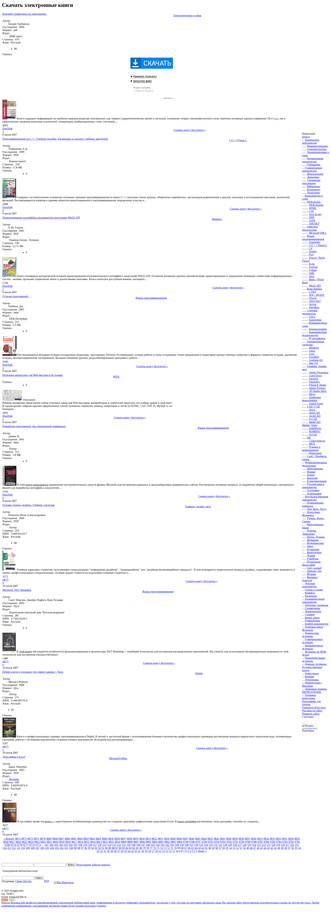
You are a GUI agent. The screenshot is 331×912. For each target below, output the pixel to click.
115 (297, 844)
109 (28, 848)
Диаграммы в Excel (13, 756)
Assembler (314, 242)
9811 (111, 841)
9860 (104, 838)
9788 (254, 841)
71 (171, 848)
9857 (123, 838)
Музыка (311, 574)
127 (240, 844)
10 (177, 851)
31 (104, 851)
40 (278, 848)
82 (134, 848)
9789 (247, 841)
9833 (272, 838)
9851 (160, 838)
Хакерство (315, 319)
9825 (24, 841)
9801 (173, 841)
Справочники (312, 608)
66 (189, 848)
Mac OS (313, 363)
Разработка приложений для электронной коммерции (34, 426)
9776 (32, 844)
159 (85, 844)
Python (313, 270)
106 (42, 848)
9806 (142, 841)
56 (223, 848)
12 (170, 851)
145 (153, 844)
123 (259, 844)
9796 (204, 841)
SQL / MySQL (316, 294)
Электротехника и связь (187, 15)
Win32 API (315, 285)
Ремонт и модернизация (311, 448)
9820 (55, 841)
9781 (297, 841)
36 (292, 848)
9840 (229, 838)
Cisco (312, 316)
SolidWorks (315, 428)
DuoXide (7, 128)
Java (311, 276)
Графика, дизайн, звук (198, 506)
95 (89, 848)
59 (213, 848)
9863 (86, 838)
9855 (135, 838)
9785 (272, 841)
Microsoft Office (118, 758)
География (313, 490)
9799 (185, 841)
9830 (291, 838)
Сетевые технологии (310, 312)
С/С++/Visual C (238, 140)
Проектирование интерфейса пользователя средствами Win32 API (41, 217)
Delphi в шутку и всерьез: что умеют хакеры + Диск (32, 671)
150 (129, 844)
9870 (42, 838)
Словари (310, 614)
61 (206, 848)
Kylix (312, 263)
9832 (278, 838)
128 (235, 844)
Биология (312, 478)
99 (75, 848)
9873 (24, 838)
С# (310, 248)
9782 (291, 841)
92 (99, 848)
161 (75, 844)
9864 (80, 838)
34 (299, 848)
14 (163, 851)
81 (137, 848)
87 (116, 848)
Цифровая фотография (311, 399)
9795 (210, 841)
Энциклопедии (313, 611)
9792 (229, 841)
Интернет (315, 453)
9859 (111, 838)
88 (113, 848)
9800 (179, 841)
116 (292, 844)
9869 (49, 838)
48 (251, 848)
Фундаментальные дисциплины (314, 464)
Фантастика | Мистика (312, 684)
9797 (198, 841)
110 (23, 848)
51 (240, 848)
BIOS (312, 443)
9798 (192, 841)
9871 (36, 838)
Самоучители (317, 440)
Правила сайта (310, 713)
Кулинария (313, 549)
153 (114, 844)
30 (108, 851)
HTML (312, 208)
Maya (312, 394)
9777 (26, 844)
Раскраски (311, 595)
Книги (306, 136)
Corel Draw (315, 375)
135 (201, 844)
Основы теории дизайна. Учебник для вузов (28, 505)
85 (123, 848)
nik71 (5, 579)
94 (92, 848)
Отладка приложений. (15, 296)
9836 (253, 838)
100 (71, 848)
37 (289, 848)
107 (37, 848)
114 (5, 848)
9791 (235, 841)
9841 (222, 838)
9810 (117, 841)
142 (167, 844)
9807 (136, 841)
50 (244, 848)
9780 (7, 844)
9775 (38, 844)
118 (283, 844)
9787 (260, 841)
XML (311, 273)
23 (132, 851)
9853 (148, 838)
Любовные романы (316, 688)
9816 (80, 841)
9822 (43, 841)
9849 (173, 838)
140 (177, 844)
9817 (74, 841)
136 (196, 844)
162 (71, 844)
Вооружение (314, 552)
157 (95, 844)
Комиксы (310, 592)
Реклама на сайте (312, 710)
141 (172, 844)
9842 (216, 838)
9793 (223, 841)
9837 (247, 838)
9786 (266, 841)
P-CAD (313, 419)
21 (139, 851)
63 (199, 848)
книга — (50, 821)
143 (162, 844)
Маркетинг (313, 186)
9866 (67, 838)
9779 (13, 844)
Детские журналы (316, 664)
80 (140, 848)
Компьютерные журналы (312, 647)
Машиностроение (317, 146)
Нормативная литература (312, 160)
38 (285, 848)
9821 (49, 841)
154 (109, 844)
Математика (315, 468)
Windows (217, 219)
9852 (154, 838)
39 (282, 848)
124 (254, 844)
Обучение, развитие (316, 605)
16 (156, 851)
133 (211, 844)
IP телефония (317, 338)
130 (225, 844)
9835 (260, 838)
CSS (311, 211)
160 (80, 844)
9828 (6, 841)
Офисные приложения (310, 228)
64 (196, 848)
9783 (285, 841)
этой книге (25, 651)
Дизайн (311, 555)
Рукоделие (313, 558)
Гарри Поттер (23, 881)
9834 (266, 838)
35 (296, 848)
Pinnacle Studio (317, 384)
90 (106, 848)
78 (147, 848)
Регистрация (83, 864)
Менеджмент (315, 174)
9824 (30, 841)
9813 (99, 841)
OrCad (313, 434)
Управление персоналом (311, 182)
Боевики (309, 676)
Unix (311, 353)
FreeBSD (314, 357)
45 (261, 848)
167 (46, 844)
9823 (37, 841)
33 (98, 851)
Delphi (199, 673)
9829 (297, 838)
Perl (311, 254)
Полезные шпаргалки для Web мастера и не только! (32, 375)
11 (173, 851)
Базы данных (314, 288)
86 (120, 848)
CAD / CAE (313, 406)
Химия (310, 474)
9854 (142, 838)
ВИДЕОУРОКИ (311, 692)
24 (129, 851)
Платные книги (314, 626)
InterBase (314, 307)
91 (103, 848)
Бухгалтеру (313, 189)
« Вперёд (9, 838)
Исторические (315, 543)
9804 (154, 841)
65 (192, 848)
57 (220, 848)
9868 (55, 838)
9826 (18, 841)
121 (269, 844)
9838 (241, 838)
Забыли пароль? (101, 864)
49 (247, 848)
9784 (279, 841)
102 (61, 848)
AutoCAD (314, 412)
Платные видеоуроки (309, 697)
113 (9, 848)
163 (66, 844)
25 (125, 851)
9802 (167, 841)
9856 (129, 838)
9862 (92, 838)
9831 (284, 838)
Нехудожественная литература (315, 498)
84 (127, 848)
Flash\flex (314, 381)
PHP (311, 217)
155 (104, 844)
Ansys (312, 409)
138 (186, 844)
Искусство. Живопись (311, 514)
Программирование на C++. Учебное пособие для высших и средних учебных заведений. (55, 138)
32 (101, 851)
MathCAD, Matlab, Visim (311, 424)
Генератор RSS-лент (314, 707)
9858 (117, 838)
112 (14, 848)
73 (165, 848)
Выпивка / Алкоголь (310, 579)
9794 (216, 841)
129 (230, 844)
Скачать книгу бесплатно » (189, 130)
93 (96, 848)
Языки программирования (151, 297)
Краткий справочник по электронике (24, 13)
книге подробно (186, 821)
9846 (191, 838)
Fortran (313, 267)
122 (264, 844)
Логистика (313, 192)
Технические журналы (310, 635)
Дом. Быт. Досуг (316, 509)
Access (312, 304)
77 (151, 848)
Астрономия (314, 493)
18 (149, 851)
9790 (241, 841)
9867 (61, 838)
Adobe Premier (317, 388)
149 (133, 844)
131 (220, 844)
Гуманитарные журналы (312, 641)
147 (143, 844)
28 (115, 851)
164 (61, 844)
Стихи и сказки (314, 589)
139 (182, 844)
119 (278, 844)
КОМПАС (315, 431)
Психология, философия (311, 563)
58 (216, 848)
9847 (185, 838)
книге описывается (37, 484)
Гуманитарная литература (312, 169)
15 (160, 851)
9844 (204, 838)
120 (273, 844)
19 (146, 851)
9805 (148, 841)
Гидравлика (313, 164)
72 (168, 848)
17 (153, 851)
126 (244, 844)
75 (158, 848)
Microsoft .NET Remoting (16, 590)
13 (167, 851)
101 (66, 848)
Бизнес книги (312, 617)
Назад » (202, 851)
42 (271, 848)
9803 (161, 841)
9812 (105, 841)
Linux (312, 350)
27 (118, 851)
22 (135, 851)
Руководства (312, 620)
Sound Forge (316, 403)
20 (142, 851)
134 (206, 844)
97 (82, 848)
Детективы (312, 679)
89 (109, 848)
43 (268, 848)
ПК (309, 437)
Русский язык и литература (313, 486)
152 (119, 844)
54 (230, 848)
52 (237, 848)
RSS (46, 880)
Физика (311, 471)
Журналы (307, 630)
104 (52, 848)
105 (47, 848)
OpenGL (314, 378)
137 (191, 844)
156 (100, 844)
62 (203, 848)
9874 (18, 838)
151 (124, 844)
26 (122, 851)
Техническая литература (310, 141)
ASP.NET (314, 223)
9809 (123, 841)
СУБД (312, 291)
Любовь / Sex (314, 571)
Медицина (313, 540)
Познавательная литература (313, 600)
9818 (68, 841)
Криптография (318, 329)
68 (182, 848)
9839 (235, 838)
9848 (179, 838)
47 (254, 848)
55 (227, 848)
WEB (116, 376)
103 (57, 848)
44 (265, 848)
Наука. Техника (316, 536)
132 (215, 844)
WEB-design (313, 201)
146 (148, 844)
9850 (166, 838)
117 (287, 844)
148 (138, 844)
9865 (73, 838)
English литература (316, 623)
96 (85, 848)
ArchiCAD (314, 415)
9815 (86, 841)
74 (161, 848)
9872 (30, 838)
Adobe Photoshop (318, 372)
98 (78, 848)
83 (130, 848)
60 (209, 848)
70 (175, 848)
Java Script (315, 214)
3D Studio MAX (317, 391)
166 (51, 844)
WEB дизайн (316, 205)
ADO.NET (315, 301)
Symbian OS (316, 360)
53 (234, 848)
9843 (210, 838)
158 (90, 844)
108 (33, 848)
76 (154, 848)
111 (18, 848)
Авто (310, 546)
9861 (98, 838)
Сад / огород (314, 567)
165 (56, 844)
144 (158, 844)
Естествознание (317, 481)
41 (275, 848)
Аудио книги (312, 673)
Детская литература (309, 585)
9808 (130, 841)
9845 (197, 838)
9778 (19, 844)
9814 (93, 841)
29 (111, 851)
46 (258, 848)
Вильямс (14, 779)
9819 (61, 841)
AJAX (312, 220)
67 (185, 848)
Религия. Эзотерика (309, 532)
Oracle (313, 298)
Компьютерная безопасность (314, 334)
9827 (12, 841)
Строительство (317, 149)
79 (144, 848)
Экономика (313, 177)
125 (249, 844)
